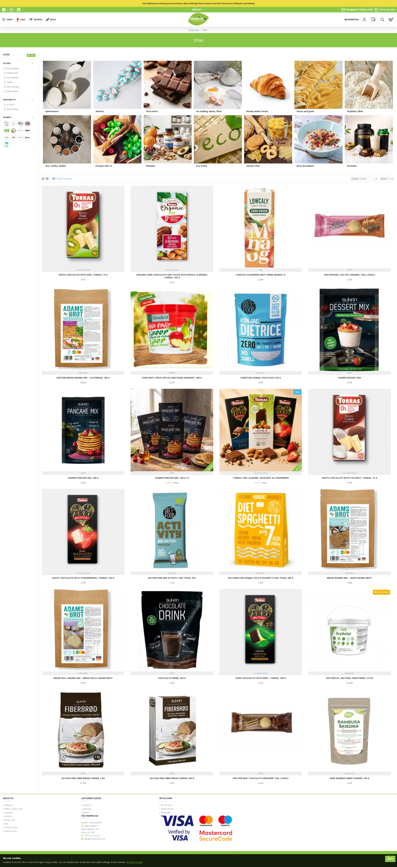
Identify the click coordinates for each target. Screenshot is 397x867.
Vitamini (150, 166)
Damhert (172, 373)
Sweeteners (52, 111)
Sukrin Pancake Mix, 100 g (83, 478)
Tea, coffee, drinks (55, 166)
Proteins (352, 166)
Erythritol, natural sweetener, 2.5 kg (349, 678)
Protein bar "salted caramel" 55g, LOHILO (349, 274)
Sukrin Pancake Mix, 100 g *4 (172, 478)
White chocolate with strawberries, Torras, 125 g (83, 578)
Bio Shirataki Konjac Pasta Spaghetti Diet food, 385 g (260, 578)
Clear (32, 55)
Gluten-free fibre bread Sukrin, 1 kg (83, 778)
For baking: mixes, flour (209, 111)
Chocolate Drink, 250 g (172, 678)
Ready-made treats (257, 111)
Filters (7, 63)
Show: (383, 179)
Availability (9, 99)
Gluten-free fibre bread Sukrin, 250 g (172, 778)
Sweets (100, 111)
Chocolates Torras (83, 270)
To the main (193, 30)
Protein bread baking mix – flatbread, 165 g (83, 377)
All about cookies (135, 862)
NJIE (260, 270)
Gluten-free (253, 166)
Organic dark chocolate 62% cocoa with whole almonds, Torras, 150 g (172, 276)
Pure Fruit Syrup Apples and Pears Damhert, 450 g (172, 377)
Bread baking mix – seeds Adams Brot (349, 578)
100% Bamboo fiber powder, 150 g (349, 778)
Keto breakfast (305, 166)
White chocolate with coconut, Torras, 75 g (349, 478)
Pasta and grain (305, 111)
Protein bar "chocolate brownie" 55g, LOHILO (260, 778)
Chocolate (152, 111)
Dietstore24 (349, 673)
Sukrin (349, 373)
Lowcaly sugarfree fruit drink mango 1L (261, 274)
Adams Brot (83, 373)
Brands (7, 117)
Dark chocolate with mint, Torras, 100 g (261, 678)
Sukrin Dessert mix (349, 377)
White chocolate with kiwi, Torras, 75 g (83, 274)
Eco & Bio (201, 166)
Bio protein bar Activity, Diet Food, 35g (172, 578)
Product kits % (104, 166)
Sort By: (355, 179)
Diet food (261, 373)
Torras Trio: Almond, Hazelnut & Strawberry (261, 478)
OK (391, 858)
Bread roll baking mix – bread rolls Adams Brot (83, 678)
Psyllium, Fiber (355, 111)
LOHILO (349, 270)
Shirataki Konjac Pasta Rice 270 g (261, 377)
